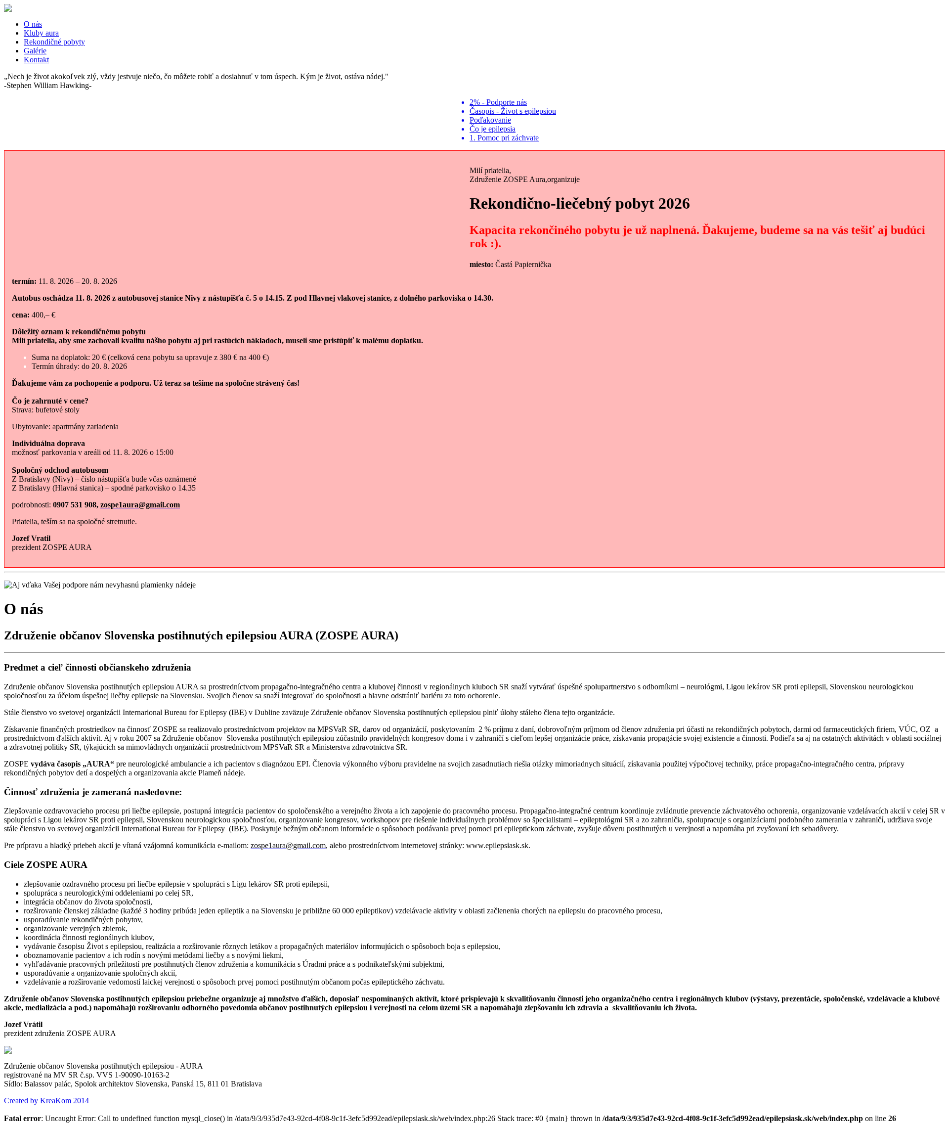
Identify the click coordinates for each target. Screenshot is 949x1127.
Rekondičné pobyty (54, 42)
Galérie (35, 50)
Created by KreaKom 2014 (46, 1100)
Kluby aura (41, 33)
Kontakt (36, 59)
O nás (33, 24)
